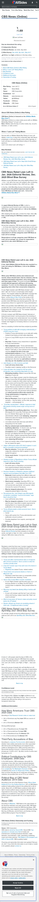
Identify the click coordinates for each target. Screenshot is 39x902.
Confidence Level (8, 73)
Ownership (22, 855)
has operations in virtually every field (18, 831)
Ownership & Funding (9, 77)
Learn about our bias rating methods (11, 61)
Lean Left (15, 86)
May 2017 (28, 52)
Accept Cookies (18, 883)
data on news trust (29, 715)
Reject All (18, 888)
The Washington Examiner (20, 769)
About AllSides (8, 855)
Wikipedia (12, 803)
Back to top (19, 683)
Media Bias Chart (29, 10)
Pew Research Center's (16, 715)
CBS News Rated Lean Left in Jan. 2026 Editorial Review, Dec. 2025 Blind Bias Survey (18, 158)
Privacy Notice (9, 857)
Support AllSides (29, 857)
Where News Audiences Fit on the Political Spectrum (19, 783)
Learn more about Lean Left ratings (12, 145)
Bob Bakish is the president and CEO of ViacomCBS (19, 838)
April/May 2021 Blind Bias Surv (26, 615)
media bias (9, 137)
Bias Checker (6, 10)
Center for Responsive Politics (20, 770)
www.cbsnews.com (17, 96)
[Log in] (32, 2)
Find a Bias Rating (16, 10)
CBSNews (15, 101)
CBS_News (15, 103)
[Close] (33, 860)
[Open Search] (36, 2)
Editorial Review (10, 531)
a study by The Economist (17, 742)
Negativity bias (9, 569)
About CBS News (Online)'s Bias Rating (15, 68)
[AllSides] (19, 2)
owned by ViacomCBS (16, 830)
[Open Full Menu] (3, 2)
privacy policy (14, 878)
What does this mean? (19, 40)
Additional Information (9, 75)
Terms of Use (30, 855)
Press (16, 855)
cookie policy (22, 878)
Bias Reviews (7, 71)
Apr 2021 (21, 52)
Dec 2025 (15, 52)
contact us (18, 846)
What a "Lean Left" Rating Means (13, 70)
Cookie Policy (19, 857)
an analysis (6, 769)
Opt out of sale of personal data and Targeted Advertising (18, 894)
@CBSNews (15, 98)
